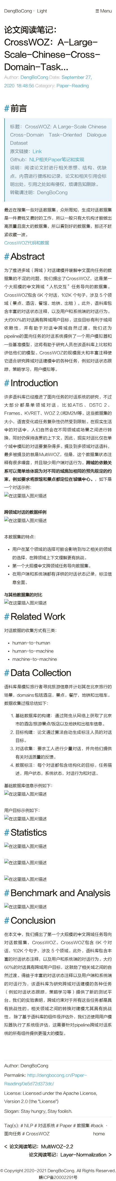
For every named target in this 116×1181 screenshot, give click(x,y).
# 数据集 (81, 1125)
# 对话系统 (44, 1125)
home (99, 1134)
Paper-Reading (73, 85)
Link (37, 151)
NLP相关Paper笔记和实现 (56, 159)
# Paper (64, 1125)
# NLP (27, 1125)
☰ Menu (103, 11)
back (98, 1125)
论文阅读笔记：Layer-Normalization (67, 1154)
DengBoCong (18, 11)
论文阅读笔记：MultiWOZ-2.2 (41, 1146)
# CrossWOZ (36, 1134)
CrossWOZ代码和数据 (26, 243)
